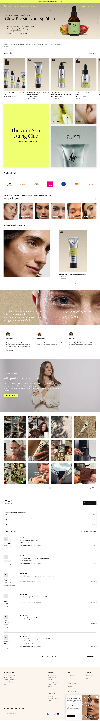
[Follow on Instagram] (8, 709)
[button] (38, 97)
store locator (71, 675)
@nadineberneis (9, 350)
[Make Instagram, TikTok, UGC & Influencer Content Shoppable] (92, 488)
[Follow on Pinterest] (12, 709)
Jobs (87, 678)
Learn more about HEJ (11, 395)
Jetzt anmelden (71, 716)
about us (33, 6)
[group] (50, 21)
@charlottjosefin (41, 347)
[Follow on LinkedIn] (23, 709)
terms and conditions (72, 691)
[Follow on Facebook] (4, 709)
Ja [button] (34, 545)
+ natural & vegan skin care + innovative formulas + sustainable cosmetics (50, 1)
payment (70, 686)
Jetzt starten (50, 689)
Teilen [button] (40, 545)
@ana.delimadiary (73, 348)
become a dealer (71, 688)
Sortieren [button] (6, 531)
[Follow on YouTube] (16, 709)
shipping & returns (72, 683)
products (16, 6)
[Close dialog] (96, 697)
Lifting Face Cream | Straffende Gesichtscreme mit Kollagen (73, 274)
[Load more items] (50, 488)
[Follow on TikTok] (19, 709)
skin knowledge (24, 6)
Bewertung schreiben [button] (89, 503)
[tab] (86, 532)
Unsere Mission (90, 675)
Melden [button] (37, 545)
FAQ (69, 681)
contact (69, 678)
